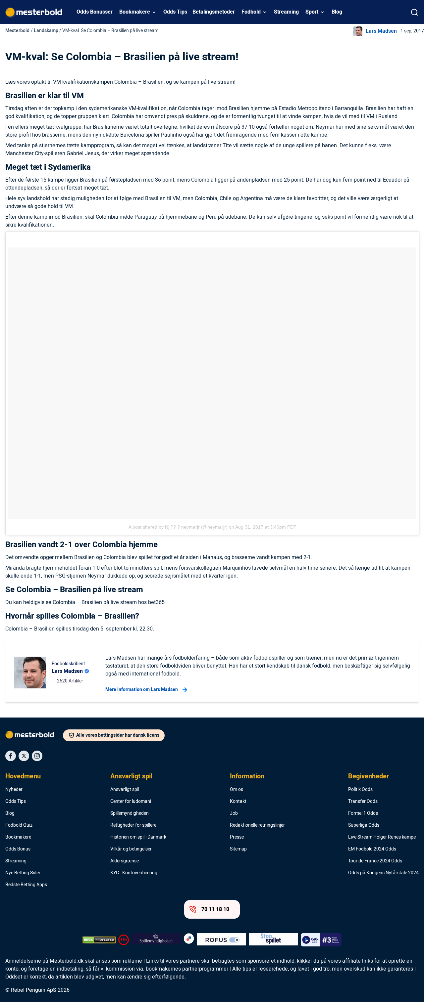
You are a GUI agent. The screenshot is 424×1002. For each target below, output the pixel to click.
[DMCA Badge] (99, 939)
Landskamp (46, 30)
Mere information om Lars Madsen (141, 689)
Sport (311, 12)
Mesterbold (17, 30)
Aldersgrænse (124, 861)
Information (247, 776)
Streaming (286, 12)
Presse (237, 837)
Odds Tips (175, 12)
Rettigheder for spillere (133, 825)
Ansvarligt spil (131, 776)
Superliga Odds (363, 825)
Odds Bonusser (95, 12)
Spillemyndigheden (129, 813)
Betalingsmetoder (213, 12)
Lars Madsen (381, 31)
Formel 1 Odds (363, 813)
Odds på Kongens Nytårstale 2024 (383, 873)
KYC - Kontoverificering (133, 873)
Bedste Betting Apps (26, 885)
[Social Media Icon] (10, 756)
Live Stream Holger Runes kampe (382, 837)
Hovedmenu (23, 776)
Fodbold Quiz (18, 825)
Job (234, 813)
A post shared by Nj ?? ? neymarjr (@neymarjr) (178, 527)
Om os (236, 789)
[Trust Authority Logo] (156, 939)
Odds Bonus (17, 849)
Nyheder (14, 789)
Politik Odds (360, 789)
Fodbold (251, 12)
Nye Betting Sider (22, 873)
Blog (337, 12)
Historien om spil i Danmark (138, 837)
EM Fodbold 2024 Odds (372, 849)
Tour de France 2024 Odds (375, 861)
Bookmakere (134, 12)
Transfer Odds (363, 801)
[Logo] (34, 736)
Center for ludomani (130, 801)
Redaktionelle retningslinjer (257, 825)
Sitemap (238, 849)
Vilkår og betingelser (131, 849)
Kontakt (238, 801)
